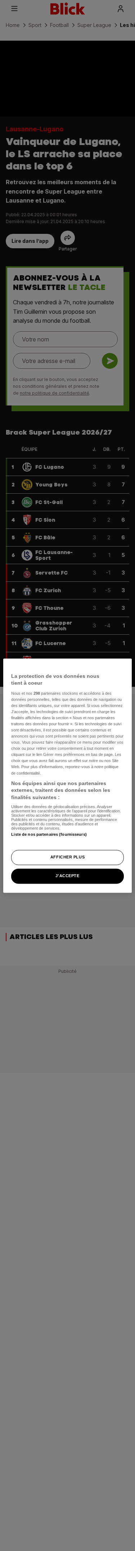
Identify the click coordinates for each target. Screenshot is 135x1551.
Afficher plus (67, 857)
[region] (67, 775)
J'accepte (67, 876)
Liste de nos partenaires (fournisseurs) (48, 835)
